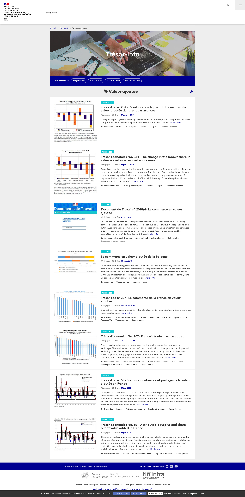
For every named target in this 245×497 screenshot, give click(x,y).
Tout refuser (139, 493)
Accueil (53, 28)
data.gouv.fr (147, 489)
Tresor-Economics (111, 185)
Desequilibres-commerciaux (113, 240)
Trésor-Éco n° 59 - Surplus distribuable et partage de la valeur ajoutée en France (146, 381)
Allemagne (154, 317)
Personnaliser (155, 493)
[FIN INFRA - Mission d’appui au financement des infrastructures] (153, 475)
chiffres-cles (96, 81)
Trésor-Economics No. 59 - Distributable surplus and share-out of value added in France (144, 426)
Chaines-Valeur (173, 238)
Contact (78, 484)
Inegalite (153, 126)
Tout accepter (122, 493)
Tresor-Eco (108, 126)
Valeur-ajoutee (137, 185)
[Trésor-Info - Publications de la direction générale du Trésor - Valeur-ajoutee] (191, 91)
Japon (176, 317)
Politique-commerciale (135, 409)
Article (105, 204)
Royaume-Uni (106, 320)
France (119, 409)
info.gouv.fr (135, 489)
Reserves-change (132, 81)
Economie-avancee (169, 126)
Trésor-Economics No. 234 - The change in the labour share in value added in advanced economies (145, 158)
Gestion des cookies (153, 484)
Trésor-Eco (107, 102)
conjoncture (79, 81)
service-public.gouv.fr (102, 489)
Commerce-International (137, 238)
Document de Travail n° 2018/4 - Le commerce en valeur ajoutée (141, 211)
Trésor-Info (64, 28)
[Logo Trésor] (50, 13)
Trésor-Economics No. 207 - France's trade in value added (143, 336)
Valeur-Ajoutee (131, 126)
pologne (136, 282)
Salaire (144, 126)
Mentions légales (91, 484)
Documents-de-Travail (113, 238)
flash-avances (113, 81)
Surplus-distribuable (156, 409)
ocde (145, 282)
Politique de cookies (134, 484)
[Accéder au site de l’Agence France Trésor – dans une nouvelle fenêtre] (94, 475)
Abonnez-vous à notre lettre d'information (86, 466)
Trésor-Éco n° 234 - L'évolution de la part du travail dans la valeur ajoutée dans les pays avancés (143, 108)
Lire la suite (175, 122)
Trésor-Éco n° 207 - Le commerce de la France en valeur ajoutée (141, 299)
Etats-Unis (166, 317)
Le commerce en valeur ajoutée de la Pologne (134, 256)
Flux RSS (166, 484)
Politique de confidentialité (111, 484)
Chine (143, 317)
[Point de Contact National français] (125, 475)
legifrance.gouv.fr (120, 489)
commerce (108, 282)
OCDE (119, 126)
